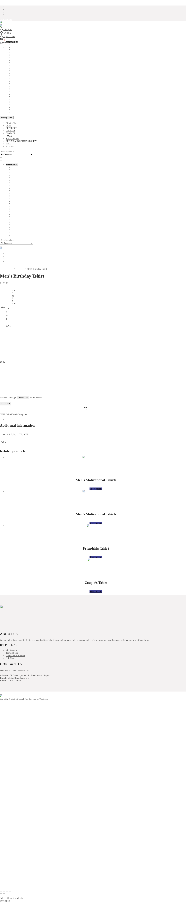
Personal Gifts (20, 99)
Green (27, 442)
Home (9, 136)
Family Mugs (18, 71)
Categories (12, 165)
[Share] (7, 891)
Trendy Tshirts (20, 110)
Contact (10, 133)
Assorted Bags (20, 170)
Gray (21, 442)
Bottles (16, 55)
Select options (96, 489)
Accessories (18, 167)
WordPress (43, 699)
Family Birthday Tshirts (25, 68)
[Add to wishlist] (93, 465)
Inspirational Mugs (22, 78)
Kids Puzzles (19, 84)
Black (9, 442)
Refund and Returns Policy (21, 141)
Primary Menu (6, 117)
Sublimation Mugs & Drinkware (29, 105)
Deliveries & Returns (15, 655)
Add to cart (5, 404)
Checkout (11, 128)
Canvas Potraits (21, 58)
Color (3, 362)
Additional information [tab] (16, 419)
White (44, 442)
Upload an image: (8, 397)
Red (38, 442)
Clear (8, 394)
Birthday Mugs (20, 52)
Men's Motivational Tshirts (27, 97)
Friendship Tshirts (22, 76)
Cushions (17, 65)
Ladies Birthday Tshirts (25, 86)
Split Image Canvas (22, 102)
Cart (8, 125)
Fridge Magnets (20, 73)
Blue (15, 442)
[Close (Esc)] (10, 891)
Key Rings (17, 81)
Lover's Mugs (19, 91)
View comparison (8, 905)
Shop (8, 144)
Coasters (17, 60)
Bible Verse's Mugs (22, 50)
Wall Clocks (19, 112)
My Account (11, 650)
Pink (33, 442)
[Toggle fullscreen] (4, 891)
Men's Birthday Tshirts (24, 94)
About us (11, 123)
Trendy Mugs (19, 107)
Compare (10, 131)
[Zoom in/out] (1, 891)
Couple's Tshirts (21, 63)
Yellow (51, 442)
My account (12, 138)
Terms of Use (12, 653)
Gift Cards (10, 658)
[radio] (14, 290)
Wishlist (11, 146)
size (3, 307)
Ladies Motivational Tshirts (28, 89)
